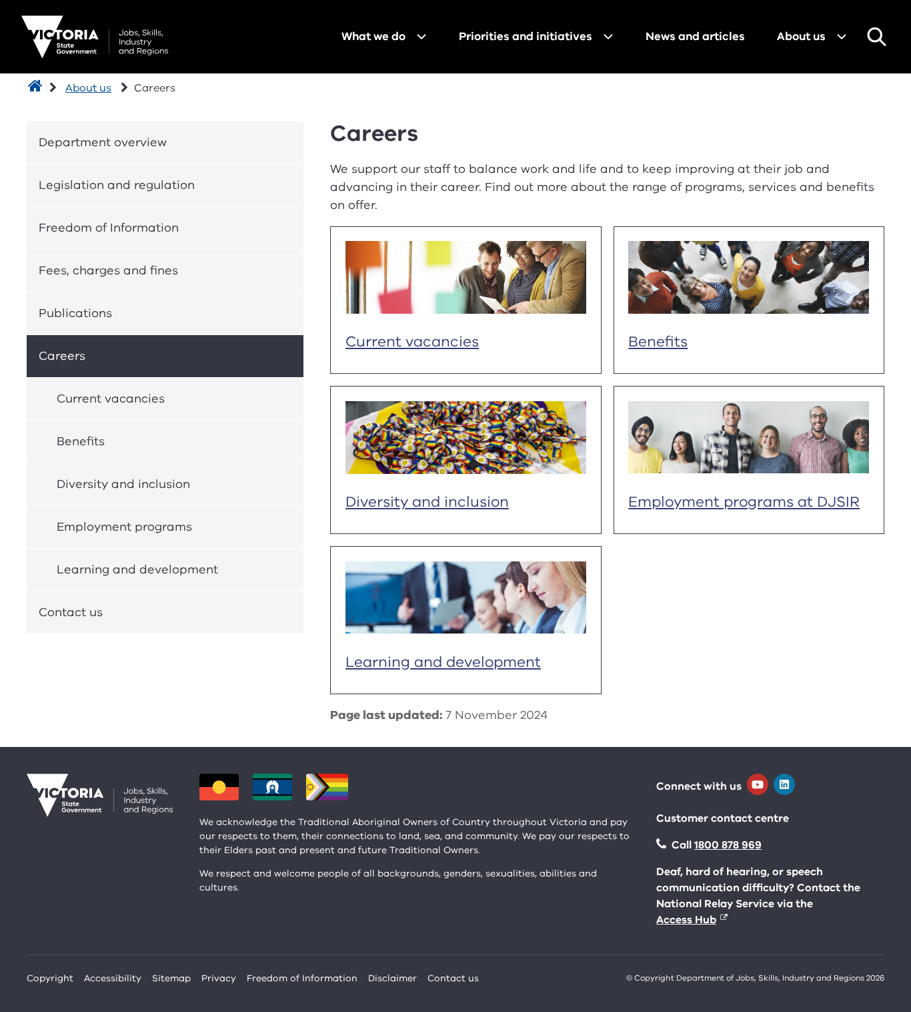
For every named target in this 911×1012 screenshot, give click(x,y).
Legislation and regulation (117, 185)
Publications (75, 313)
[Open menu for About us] (841, 36)
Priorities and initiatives (525, 36)
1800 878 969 (728, 845)
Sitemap (171, 978)
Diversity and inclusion (123, 484)
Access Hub (686, 920)
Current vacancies (111, 399)
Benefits (81, 441)
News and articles (695, 36)
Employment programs (124, 527)
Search (876, 36)
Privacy (218, 978)
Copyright (50, 978)
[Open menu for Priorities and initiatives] (608, 36)
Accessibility (112, 978)
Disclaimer (392, 978)
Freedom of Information (109, 228)
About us (801, 36)
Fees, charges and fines (108, 270)
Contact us (71, 612)
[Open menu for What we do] (421, 36)
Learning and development (137, 569)
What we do (373, 36)
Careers (62, 356)
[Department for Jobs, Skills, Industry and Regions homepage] (94, 37)
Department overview (103, 142)
